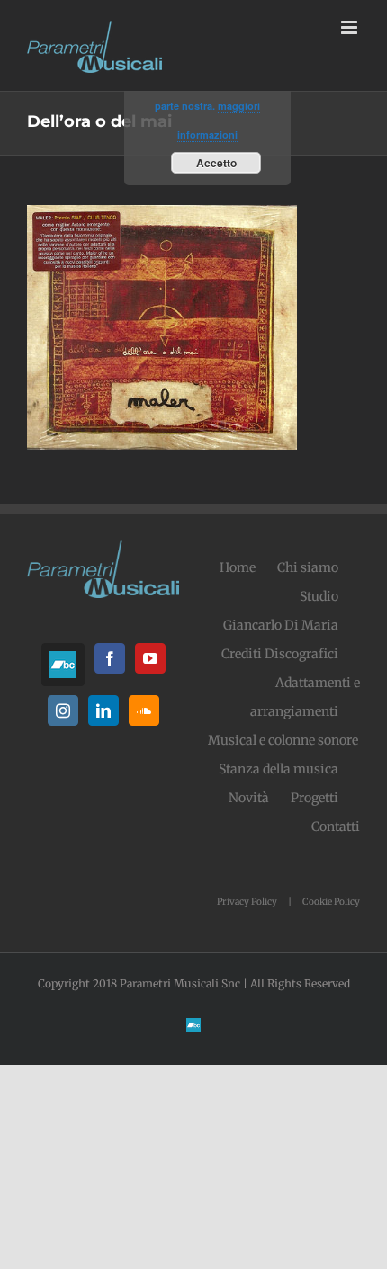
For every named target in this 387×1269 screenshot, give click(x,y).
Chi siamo (307, 567)
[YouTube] (150, 658)
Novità (249, 798)
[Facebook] (109, 658)
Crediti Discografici (279, 654)
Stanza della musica (278, 769)
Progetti (314, 798)
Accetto (216, 163)
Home (238, 567)
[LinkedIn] (103, 710)
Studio (319, 596)
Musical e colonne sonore (283, 740)
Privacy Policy (247, 901)
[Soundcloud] (144, 710)
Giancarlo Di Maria (280, 625)
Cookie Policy (331, 901)
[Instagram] (63, 710)
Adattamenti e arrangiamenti (305, 697)
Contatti (335, 826)
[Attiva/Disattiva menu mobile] (350, 27)
